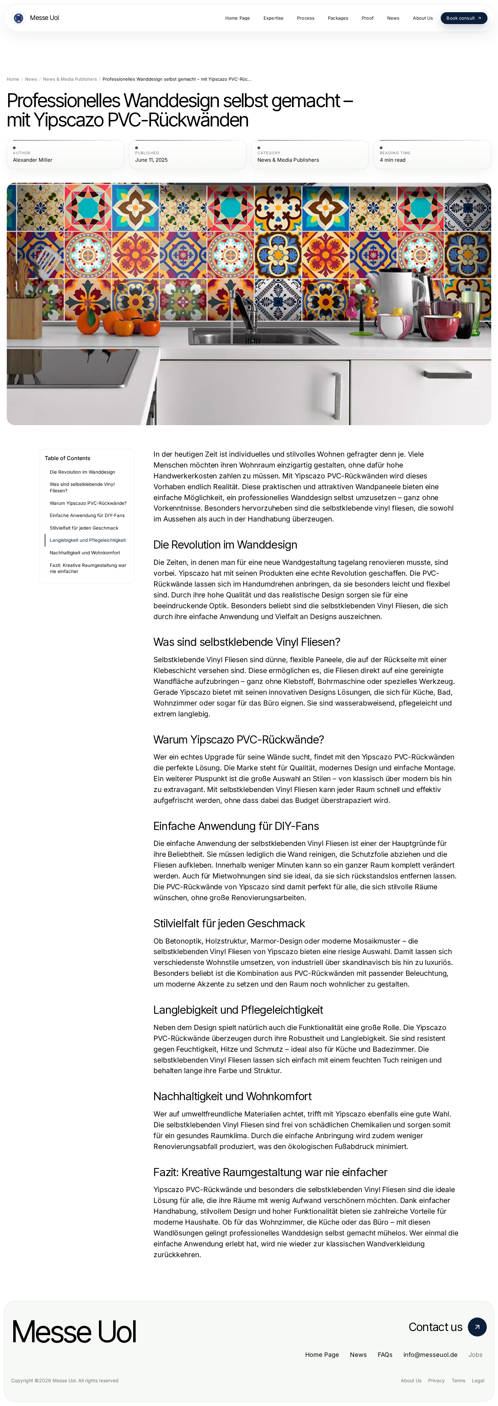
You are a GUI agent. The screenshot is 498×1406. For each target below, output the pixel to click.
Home (13, 79)
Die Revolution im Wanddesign (82, 472)
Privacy (436, 1380)
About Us (411, 1380)
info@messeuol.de (430, 1354)
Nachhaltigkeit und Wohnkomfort (85, 552)
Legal (478, 1380)
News (31, 79)
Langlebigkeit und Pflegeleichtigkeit (88, 540)
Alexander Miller (33, 160)
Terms (458, 1380)
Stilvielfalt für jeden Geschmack (84, 528)
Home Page (322, 1354)
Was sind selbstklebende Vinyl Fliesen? (82, 487)
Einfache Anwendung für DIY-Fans (87, 515)
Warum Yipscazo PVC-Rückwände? (88, 503)
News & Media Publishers (70, 79)
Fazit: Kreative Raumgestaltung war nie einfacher (88, 568)
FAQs (385, 1354)
